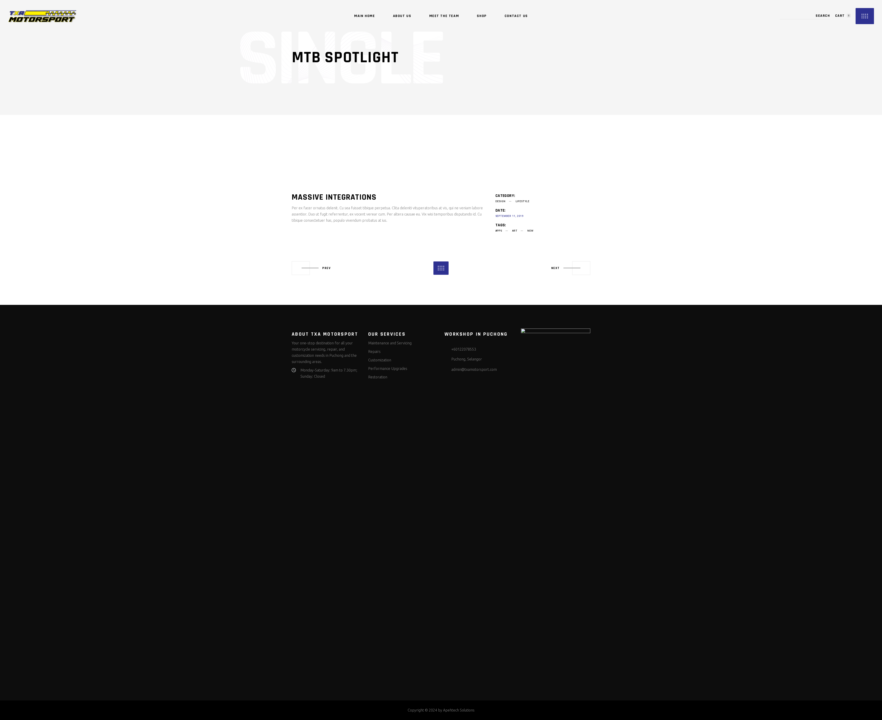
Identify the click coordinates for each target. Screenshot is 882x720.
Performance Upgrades (387, 368)
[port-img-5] (339, 161)
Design (500, 201)
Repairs (374, 351)
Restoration (377, 377)
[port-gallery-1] (390, 174)
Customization (379, 360)
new (530, 231)
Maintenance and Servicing (390, 343)
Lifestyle (522, 201)
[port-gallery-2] (390, 148)
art (514, 231)
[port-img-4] (440, 161)
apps (498, 231)
